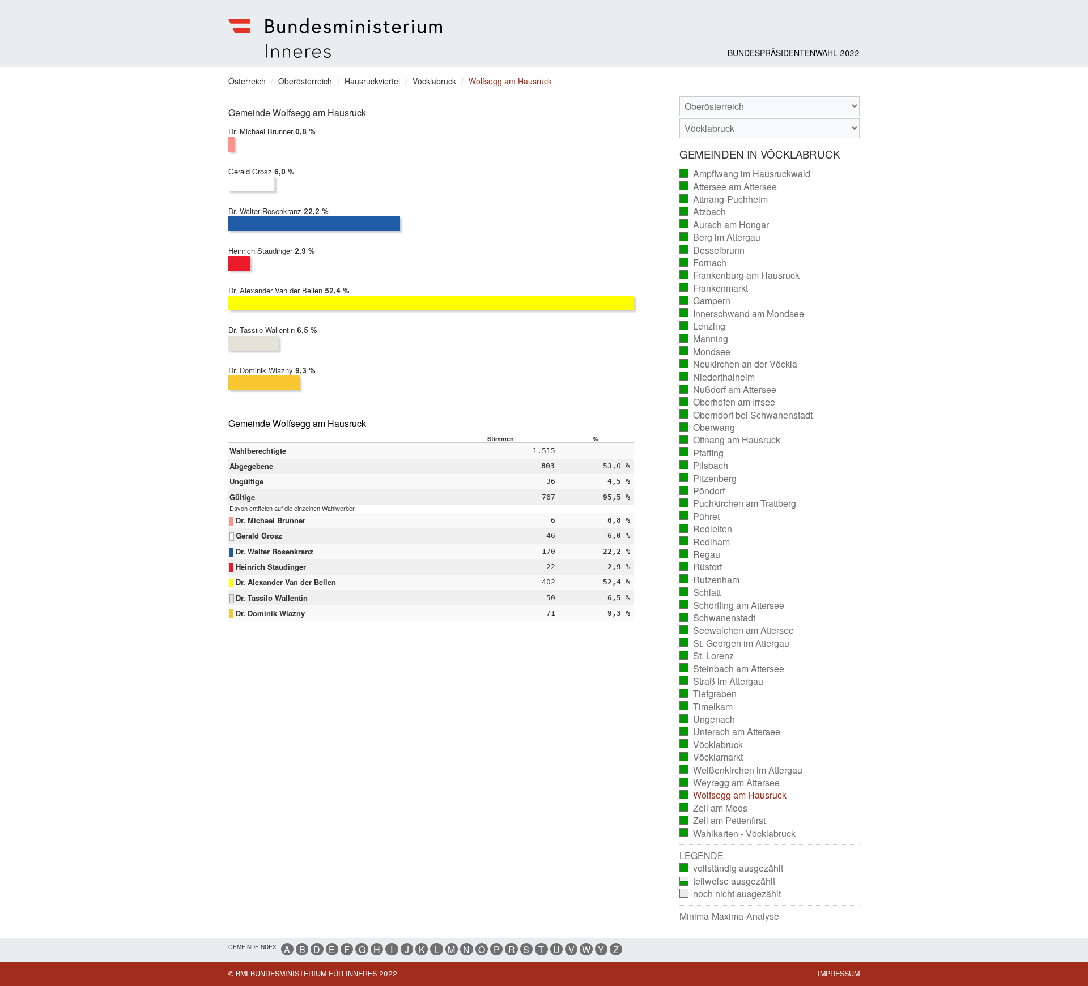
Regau (700, 554)
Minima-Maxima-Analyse (729, 916)
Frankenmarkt (714, 288)
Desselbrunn (712, 250)
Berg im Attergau (720, 237)
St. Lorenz (707, 656)
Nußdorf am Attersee (728, 389)
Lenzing (702, 326)
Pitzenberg (708, 478)
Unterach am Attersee (730, 731)
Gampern (705, 300)
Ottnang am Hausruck (730, 440)
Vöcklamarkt (711, 757)
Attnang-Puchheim (724, 199)
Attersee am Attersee (728, 187)
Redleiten (706, 529)
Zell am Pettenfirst (723, 820)
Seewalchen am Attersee (737, 630)
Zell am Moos (713, 808)
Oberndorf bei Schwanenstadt (746, 415)
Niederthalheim (717, 377)
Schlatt (700, 592)
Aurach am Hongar (724, 225)
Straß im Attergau (721, 681)
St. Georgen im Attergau (734, 643)
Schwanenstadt (717, 618)
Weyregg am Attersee (730, 782)
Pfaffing (702, 453)
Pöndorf (702, 491)
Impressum (839, 973)
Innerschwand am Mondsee (742, 314)
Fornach (703, 263)
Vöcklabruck (711, 745)
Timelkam (706, 707)
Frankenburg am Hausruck (740, 275)
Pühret (700, 516)
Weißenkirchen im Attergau (741, 770)
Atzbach (703, 212)
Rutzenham (710, 580)
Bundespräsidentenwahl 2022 (794, 52)
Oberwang (707, 427)
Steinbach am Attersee (732, 669)
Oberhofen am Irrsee (727, 402)
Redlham (705, 542)
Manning (704, 338)
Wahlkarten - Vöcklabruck (738, 833)
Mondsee (705, 351)
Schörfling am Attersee (732, 605)
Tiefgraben (708, 694)
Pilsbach (704, 465)
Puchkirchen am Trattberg (738, 503)
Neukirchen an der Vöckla (738, 364)
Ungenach (707, 719)
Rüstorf (701, 567)
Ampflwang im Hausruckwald (745, 174)
